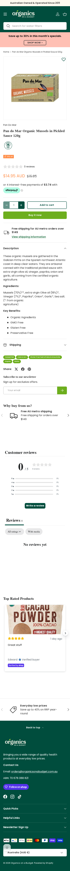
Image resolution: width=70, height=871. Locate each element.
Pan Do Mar (9, 125)
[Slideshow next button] (65, 633)
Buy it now (35, 215)
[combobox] (35, 26)
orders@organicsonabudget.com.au (34, 771)
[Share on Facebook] (23, 369)
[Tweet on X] (16, 369)
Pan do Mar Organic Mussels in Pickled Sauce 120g (37, 52)
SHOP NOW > (35, 42)
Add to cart (47, 205)
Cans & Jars (22, 357)
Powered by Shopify (43, 863)
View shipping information (29, 236)
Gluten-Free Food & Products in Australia (45, 357)
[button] (64, 14)
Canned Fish (9, 357)
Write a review (35, 505)
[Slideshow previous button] (4, 633)
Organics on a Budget (22, 863)
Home (6, 52)
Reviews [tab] (14, 520)
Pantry (16, 361)
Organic (8, 361)
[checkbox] (33, 531)
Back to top (33, 727)
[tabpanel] (35, 554)
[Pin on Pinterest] (29, 369)
